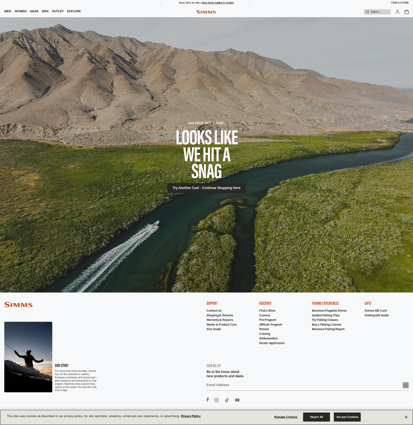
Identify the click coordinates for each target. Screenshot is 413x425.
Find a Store (400, 3)
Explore (74, 11)
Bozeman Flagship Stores (329, 311)
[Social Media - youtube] (237, 399)
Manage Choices (285, 417)
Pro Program (267, 320)
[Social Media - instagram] (216, 399)
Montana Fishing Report (328, 329)
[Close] (406, 417)
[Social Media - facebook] (207, 399)
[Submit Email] (406, 385)
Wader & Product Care (221, 324)
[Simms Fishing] (206, 12)
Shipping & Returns (219, 315)
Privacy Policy (191, 416)
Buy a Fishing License (326, 324)
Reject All (316, 417)
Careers (264, 315)
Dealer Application (272, 343)
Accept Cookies (347, 417)
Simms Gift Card (376, 311)
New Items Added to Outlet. (218, 3)
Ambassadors (268, 338)
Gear (34, 11)
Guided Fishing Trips (326, 315)
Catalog (264, 334)
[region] (206, 417)
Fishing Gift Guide (377, 315)
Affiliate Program (270, 324)
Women (21, 11)
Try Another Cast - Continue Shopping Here (206, 188)
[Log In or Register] (397, 12)
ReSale (264, 329)
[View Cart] (406, 12)
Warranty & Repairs (219, 320)
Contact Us (214, 311)
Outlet (58, 11)
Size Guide (213, 329)
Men (7, 11)
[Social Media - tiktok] (227, 399)
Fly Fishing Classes (325, 320)
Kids (45, 11)
